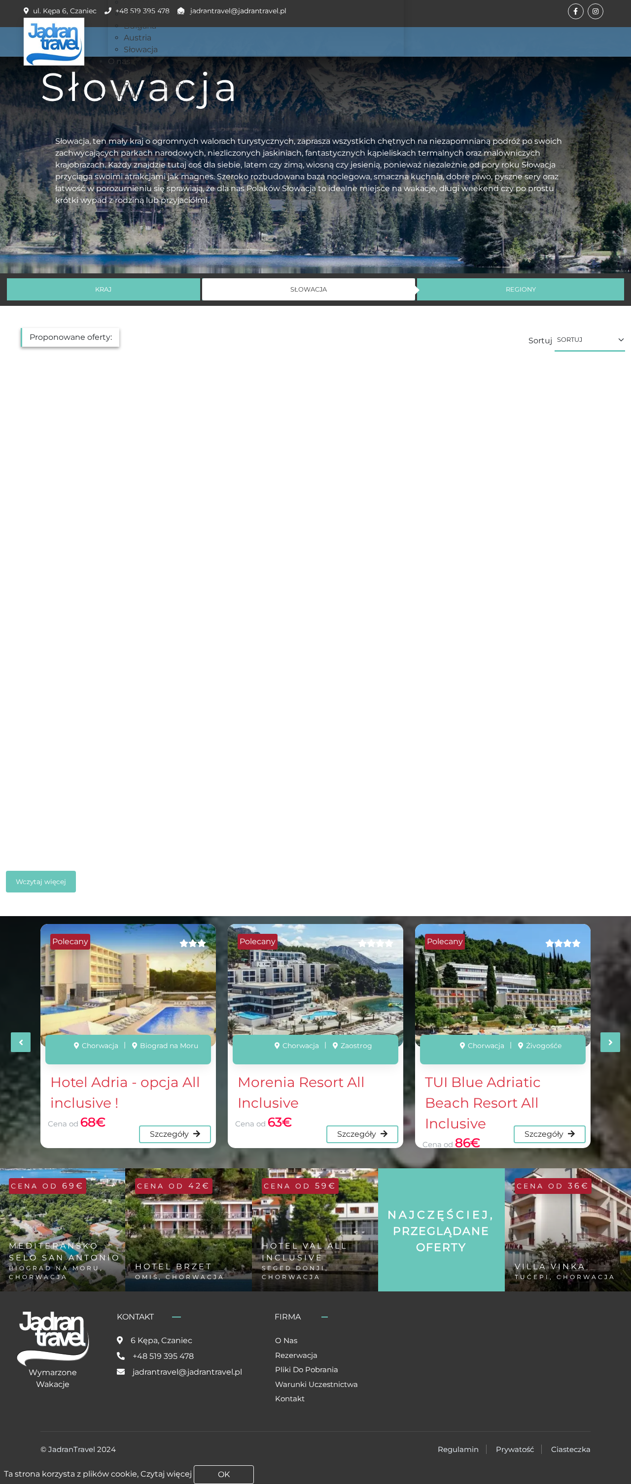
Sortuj (540, 340)
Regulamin (458, 1449)
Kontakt (290, 1398)
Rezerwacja (296, 1355)
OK (224, 1474)
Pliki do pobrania (306, 1369)
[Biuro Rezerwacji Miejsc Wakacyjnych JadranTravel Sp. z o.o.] (54, 42)
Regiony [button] (521, 289)
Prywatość (515, 1449)
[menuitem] (166, 14)
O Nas (286, 1340)
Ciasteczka (571, 1449)
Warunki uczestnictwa (316, 1384)
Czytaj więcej (166, 1474)
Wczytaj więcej (41, 882)
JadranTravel (71, 1449)
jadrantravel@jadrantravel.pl (187, 1372)
